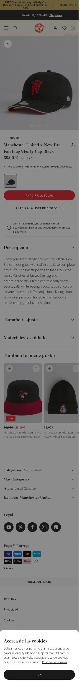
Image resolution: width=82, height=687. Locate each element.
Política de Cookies (54, 662)
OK (39, 675)
